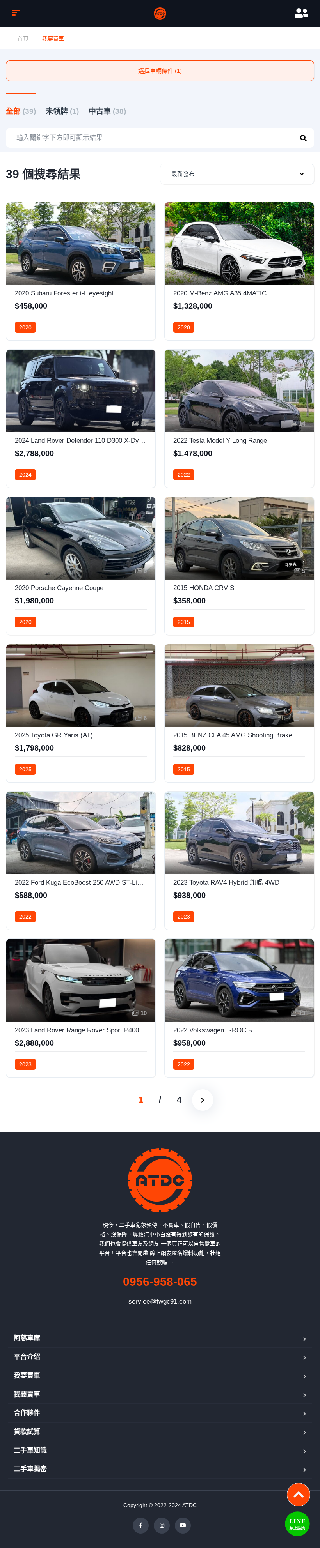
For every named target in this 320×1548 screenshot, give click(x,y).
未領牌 (62, 111)
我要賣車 (27, 1394)
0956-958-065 (160, 1281)
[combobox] (237, 174)
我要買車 (27, 1375)
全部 (21, 111)
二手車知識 (30, 1450)
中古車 (107, 111)
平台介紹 (27, 1357)
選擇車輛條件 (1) (160, 70)
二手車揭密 (30, 1469)
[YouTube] (183, 1526)
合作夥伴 (27, 1413)
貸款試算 (27, 1431)
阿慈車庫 (27, 1338)
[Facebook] (141, 1526)
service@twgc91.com (160, 1301)
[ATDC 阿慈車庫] (160, 13)
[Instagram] (162, 1526)
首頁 (23, 38)
